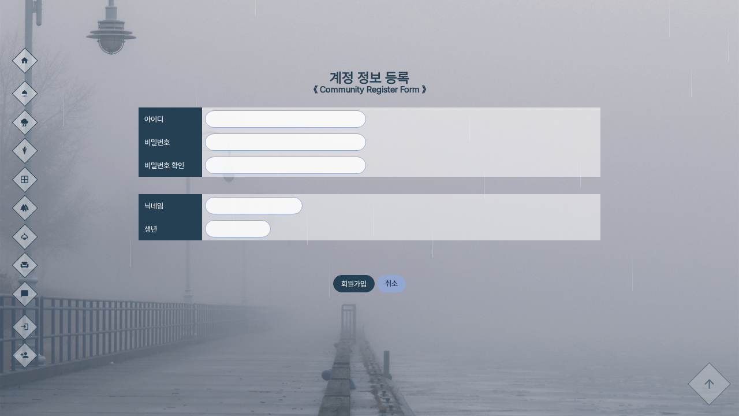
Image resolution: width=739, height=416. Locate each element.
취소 (391, 283)
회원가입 (354, 284)
